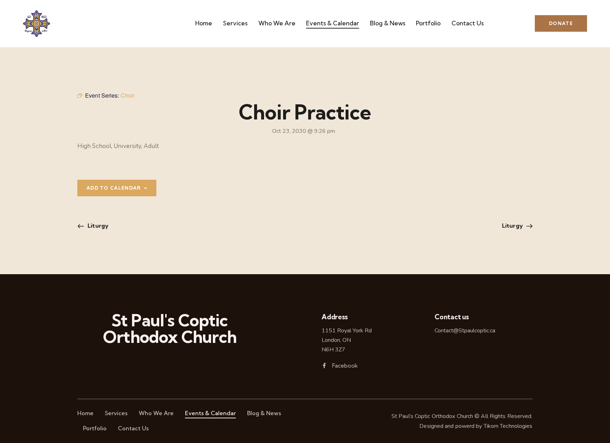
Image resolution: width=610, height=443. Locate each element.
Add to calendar (113, 188)
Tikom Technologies (508, 426)
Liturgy (97, 225)
